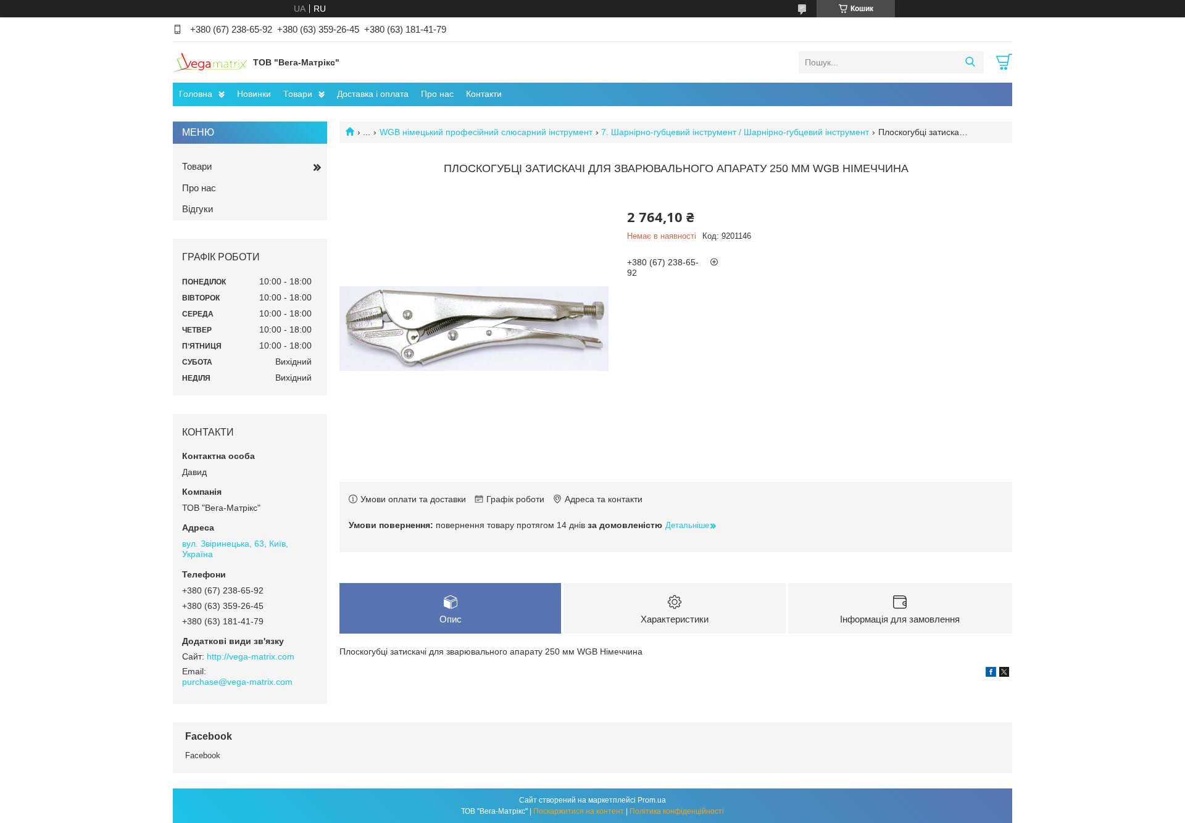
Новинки (254, 94)
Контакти (484, 94)
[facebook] (991, 674)
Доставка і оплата (373, 94)
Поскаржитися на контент (578, 811)
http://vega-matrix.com (250, 656)
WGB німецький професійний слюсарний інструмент (486, 132)
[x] (1004, 674)
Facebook (202, 755)
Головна (195, 94)
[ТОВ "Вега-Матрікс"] (210, 62)
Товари (297, 94)
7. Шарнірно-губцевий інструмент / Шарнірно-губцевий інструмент (735, 132)
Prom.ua (652, 800)
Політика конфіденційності (677, 811)
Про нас (437, 94)
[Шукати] (970, 62)
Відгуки (197, 209)
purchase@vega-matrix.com (237, 682)
